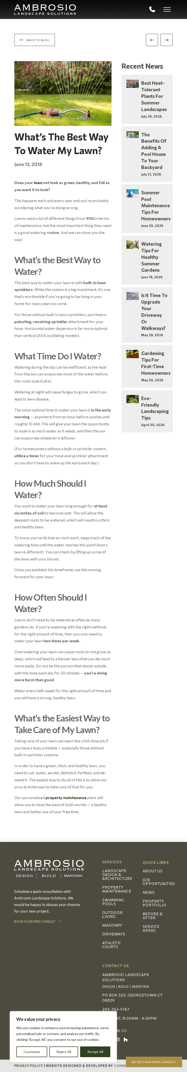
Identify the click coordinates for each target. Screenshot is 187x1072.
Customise (32, 1052)
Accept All (95, 1052)
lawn (38, 182)
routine (53, 232)
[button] (167, 9)
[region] (63, 1036)
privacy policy (28, 1066)
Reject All (63, 1052)
